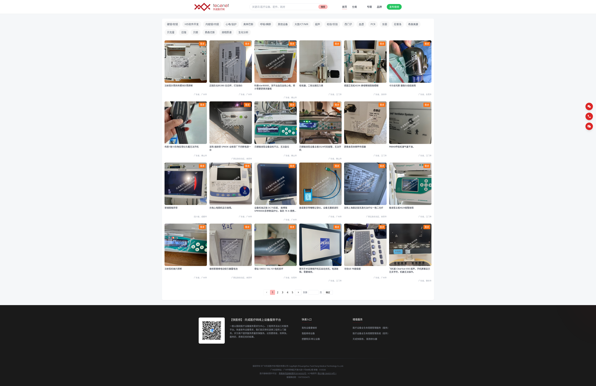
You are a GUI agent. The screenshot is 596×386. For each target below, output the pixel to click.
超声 (317, 24)
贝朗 (195, 32)
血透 (361, 24)
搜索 (323, 6)
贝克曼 (170, 32)
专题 (369, 7)
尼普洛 (397, 24)
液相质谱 (227, 32)
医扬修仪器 (371, 338)
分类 (354, 7)
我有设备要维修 (309, 327)
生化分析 (243, 32)
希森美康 (413, 24)
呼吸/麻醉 (265, 24)
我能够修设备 (308, 333)
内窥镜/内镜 (212, 24)
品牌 (379, 7)
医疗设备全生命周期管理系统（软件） (371, 333)
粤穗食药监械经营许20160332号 (293, 373)
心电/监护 (231, 24)
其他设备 (283, 24)
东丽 (384, 24)
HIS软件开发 (192, 24)
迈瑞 (183, 32)
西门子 (348, 24)
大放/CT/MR (301, 24)
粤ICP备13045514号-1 (327, 373)
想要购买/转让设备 (311, 338)
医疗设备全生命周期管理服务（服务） (371, 327)
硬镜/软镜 (172, 24)
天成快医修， (359, 338)
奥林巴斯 (248, 24)
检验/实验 (332, 24)
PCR (373, 24)
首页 (344, 7)
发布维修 (394, 7)
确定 (328, 292)
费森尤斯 (210, 32)
